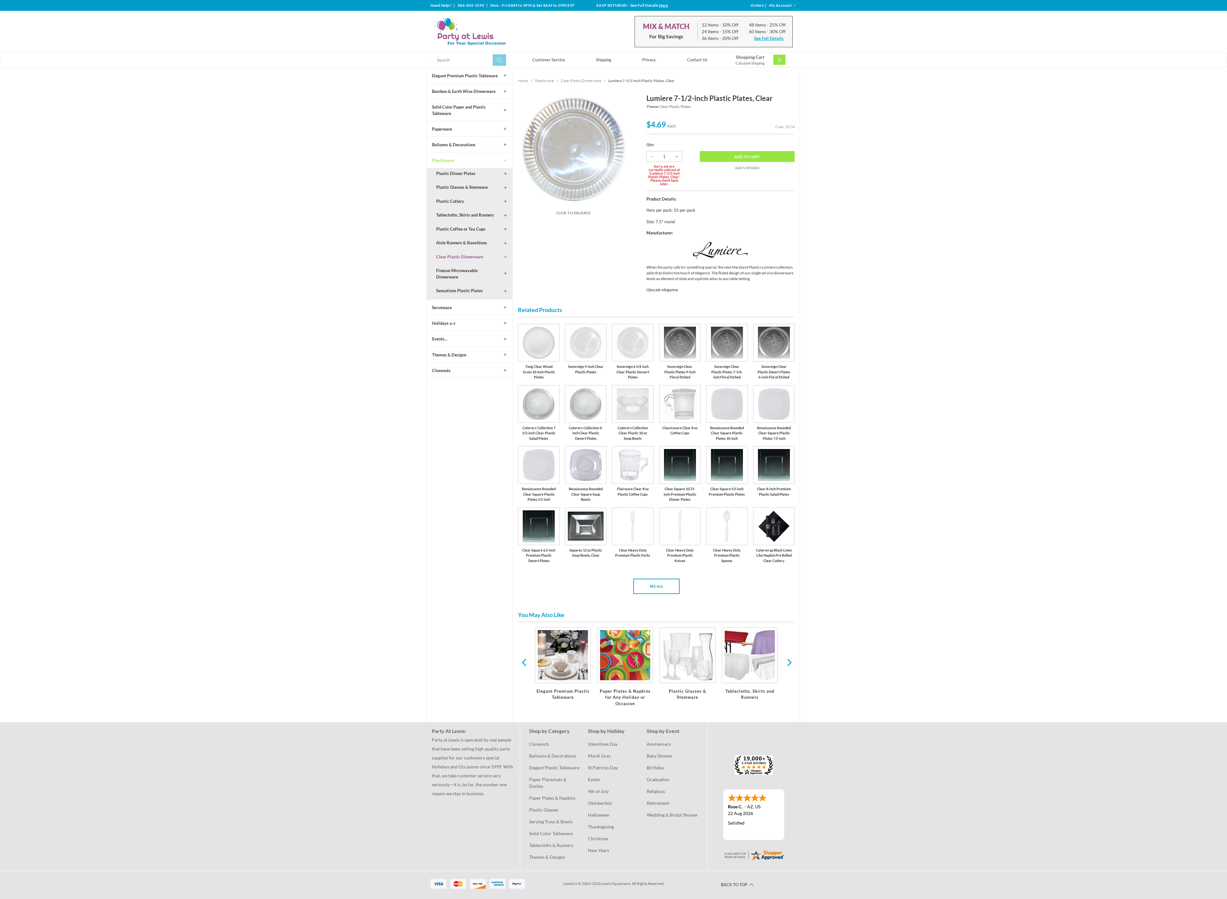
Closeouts (441, 370)
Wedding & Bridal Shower (672, 815)
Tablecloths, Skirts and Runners (465, 214)
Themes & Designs (449, 354)
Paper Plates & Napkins (552, 798)
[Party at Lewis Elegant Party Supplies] (485, 31)
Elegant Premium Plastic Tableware (465, 75)
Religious (656, 791)
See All (656, 586)
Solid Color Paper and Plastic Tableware (459, 110)
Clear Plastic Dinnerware (459, 256)
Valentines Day (603, 744)
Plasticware (443, 160)
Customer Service (548, 59)
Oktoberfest (600, 803)
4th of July (598, 791)
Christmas (598, 838)
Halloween (598, 815)
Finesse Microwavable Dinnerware (457, 273)
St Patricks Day (603, 767)
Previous (524, 662)
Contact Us (697, 59)
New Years (598, 850)
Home (523, 80)
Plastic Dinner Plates (455, 173)
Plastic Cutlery (450, 201)
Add (747, 156)
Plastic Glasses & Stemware (462, 187)
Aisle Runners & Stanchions (461, 242)
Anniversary (659, 744)
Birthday (655, 767)
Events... (439, 338)
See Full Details (768, 38)
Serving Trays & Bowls (551, 821)
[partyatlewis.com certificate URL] (753, 854)
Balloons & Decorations (453, 144)
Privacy (649, 59)
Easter (594, 779)
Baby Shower (660, 755)
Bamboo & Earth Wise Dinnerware (464, 91)
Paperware (442, 129)
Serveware (442, 307)
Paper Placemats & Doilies (548, 783)
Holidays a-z (443, 323)
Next (788, 662)
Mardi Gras (599, 755)
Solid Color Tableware (551, 833)
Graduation (658, 779)
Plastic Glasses (543, 809)
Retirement (658, 803)
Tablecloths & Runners (551, 845)
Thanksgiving (601, 826)
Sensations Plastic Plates (459, 290)
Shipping (603, 59)
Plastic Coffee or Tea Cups (460, 229)
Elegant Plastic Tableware (554, 767)
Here (663, 5)
